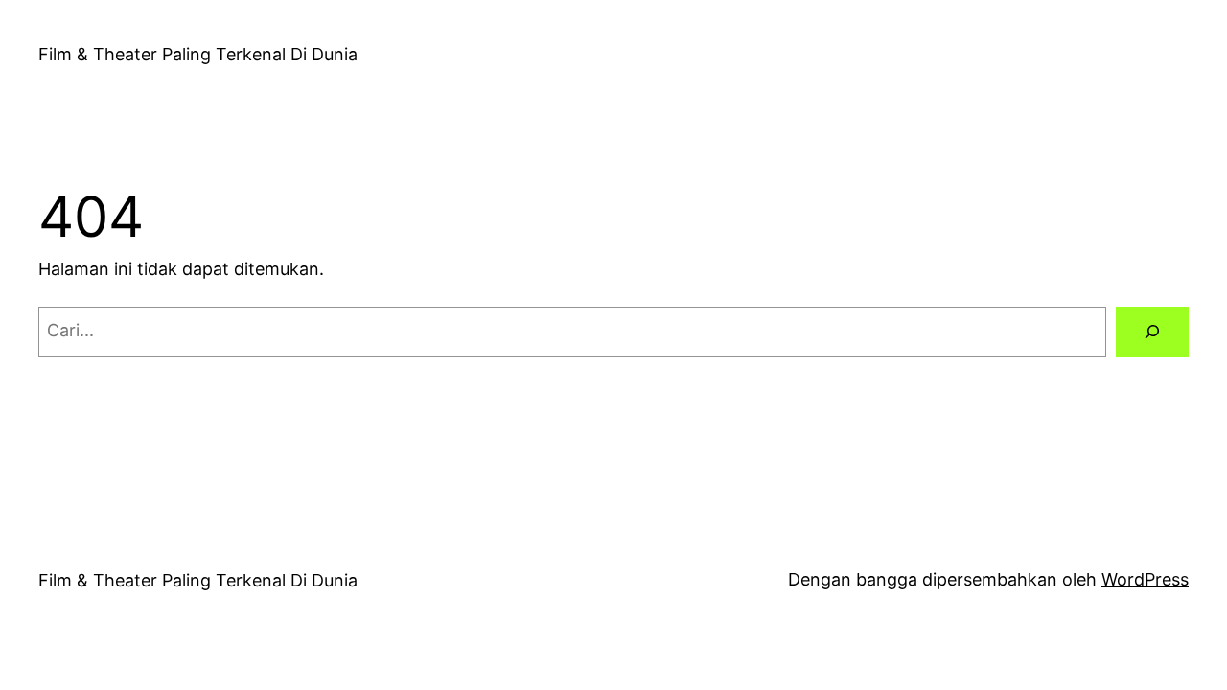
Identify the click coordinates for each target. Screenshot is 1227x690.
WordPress (1145, 579)
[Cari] (1152, 331)
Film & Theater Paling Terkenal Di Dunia (198, 54)
